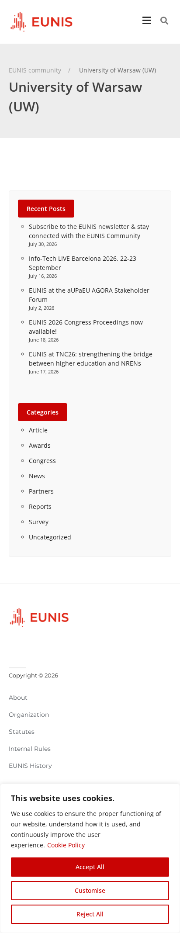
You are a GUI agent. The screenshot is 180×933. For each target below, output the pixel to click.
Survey (38, 522)
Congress (42, 460)
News (37, 476)
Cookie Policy (66, 845)
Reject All (90, 914)
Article (38, 430)
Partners (41, 491)
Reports (40, 506)
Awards (40, 445)
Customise (90, 890)
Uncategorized (50, 537)
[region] (90, 858)
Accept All (90, 867)
